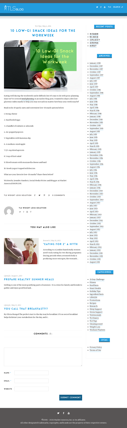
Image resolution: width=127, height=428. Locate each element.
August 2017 (95, 78)
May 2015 (93, 140)
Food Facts (94, 285)
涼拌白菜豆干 (95, 40)
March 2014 (94, 182)
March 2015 (94, 146)
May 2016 (94, 105)
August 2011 (95, 262)
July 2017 (93, 81)
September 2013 (96, 200)
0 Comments (58, 195)
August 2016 (95, 96)
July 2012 (93, 232)
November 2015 (96, 122)
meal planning (27, 99)
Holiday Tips (95, 291)
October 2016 (95, 90)
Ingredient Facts (97, 294)
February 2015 (95, 149)
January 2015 (95, 152)
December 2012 (96, 220)
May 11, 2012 (16, 305)
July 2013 (93, 206)
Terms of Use (95, 350)
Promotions (95, 300)
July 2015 (93, 134)
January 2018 (95, 63)
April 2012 (94, 241)
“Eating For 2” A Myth (60, 244)
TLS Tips (38, 26)
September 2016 (96, 93)
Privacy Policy (96, 347)
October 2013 (95, 197)
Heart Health (95, 288)
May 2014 (93, 176)
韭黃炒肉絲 (94, 43)
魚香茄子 (93, 46)
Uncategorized (96, 324)
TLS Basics (94, 318)
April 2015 (94, 143)
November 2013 (96, 194)
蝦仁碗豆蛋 (94, 37)
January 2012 (95, 250)
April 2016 (94, 108)
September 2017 (96, 75)
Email (7, 381)
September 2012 (97, 226)
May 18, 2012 (56, 241)
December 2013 (96, 191)
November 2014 (96, 158)
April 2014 (94, 179)
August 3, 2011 (17, 276)
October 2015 (95, 125)
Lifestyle (7, 276)
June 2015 (93, 137)
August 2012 (95, 229)
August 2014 (95, 167)
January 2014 (95, 188)
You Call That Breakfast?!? (26, 308)
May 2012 (94, 238)
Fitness (93, 282)
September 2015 (96, 128)
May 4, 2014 (47, 26)
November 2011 (96, 256)
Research (46, 241)
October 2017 (95, 72)
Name (7, 373)
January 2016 (95, 116)
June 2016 (94, 102)
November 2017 (96, 69)
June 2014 (93, 173)
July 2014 (93, 170)
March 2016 (94, 111)
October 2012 (95, 223)
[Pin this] (44, 195)
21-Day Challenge (97, 279)
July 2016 (93, 99)
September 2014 (96, 164)
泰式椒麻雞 (94, 34)
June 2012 (94, 235)
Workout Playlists (97, 330)
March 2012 (95, 244)
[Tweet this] (39, 195)
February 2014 (95, 185)
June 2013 (94, 209)
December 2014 (96, 155)
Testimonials (95, 315)
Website (8, 389)
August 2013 (95, 203)
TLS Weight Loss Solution (18, 195)
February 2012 (96, 247)
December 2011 (96, 253)
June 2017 (93, 84)
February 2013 (96, 214)
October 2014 (95, 161)
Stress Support (96, 312)
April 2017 (94, 87)
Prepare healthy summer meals (29, 279)
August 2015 (95, 131)
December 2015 (96, 119)
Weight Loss (95, 327)
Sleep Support (96, 309)
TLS (109, 7)
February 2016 (96, 113)
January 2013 (95, 217)
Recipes (93, 303)
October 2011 (95, 259)
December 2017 (96, 66)
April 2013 (94, 211)
